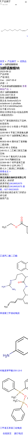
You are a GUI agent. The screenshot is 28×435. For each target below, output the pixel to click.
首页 (2, 61)
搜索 (16, 4)
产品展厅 (11, 61)
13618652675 (15, 183)
